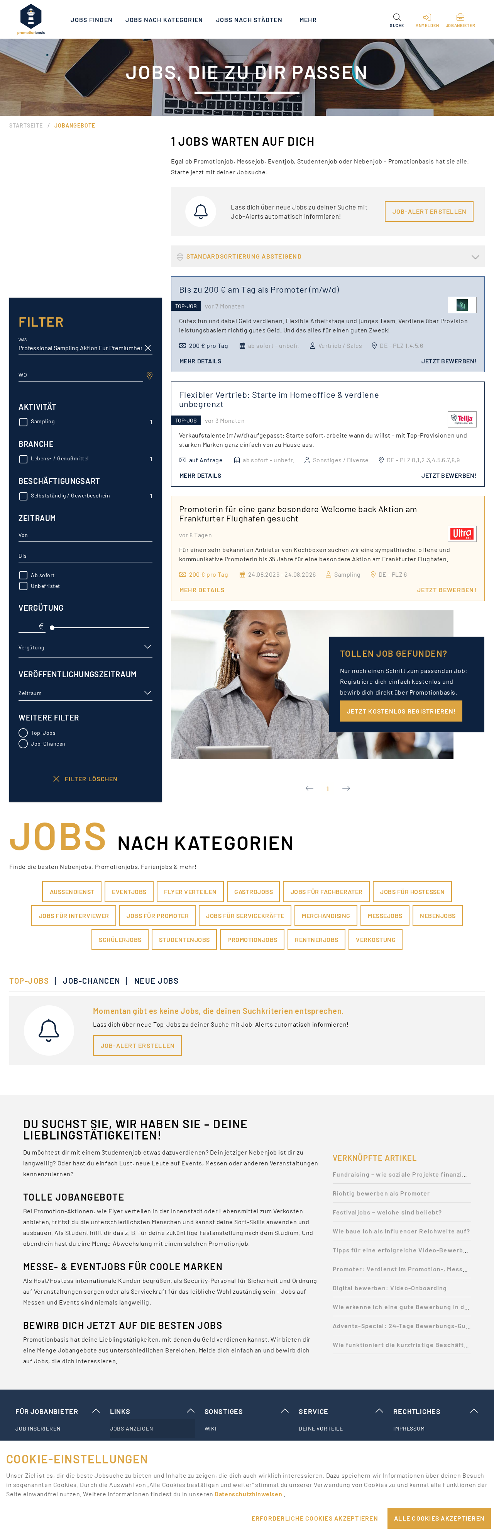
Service (313, 1411)
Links (120, 1411)
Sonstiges (224, 1411)
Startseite (26, 125)
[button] (397, 19)
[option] (402, 1176)
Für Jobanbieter (46, 1411)
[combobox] (81, 375)
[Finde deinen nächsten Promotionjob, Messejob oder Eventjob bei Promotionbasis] (30, 19)
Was (23, 339)
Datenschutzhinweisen (249, 1493)
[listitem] (58, 1428)
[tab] (33, 980)
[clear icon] (147, 348)
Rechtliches (416, 1411)
